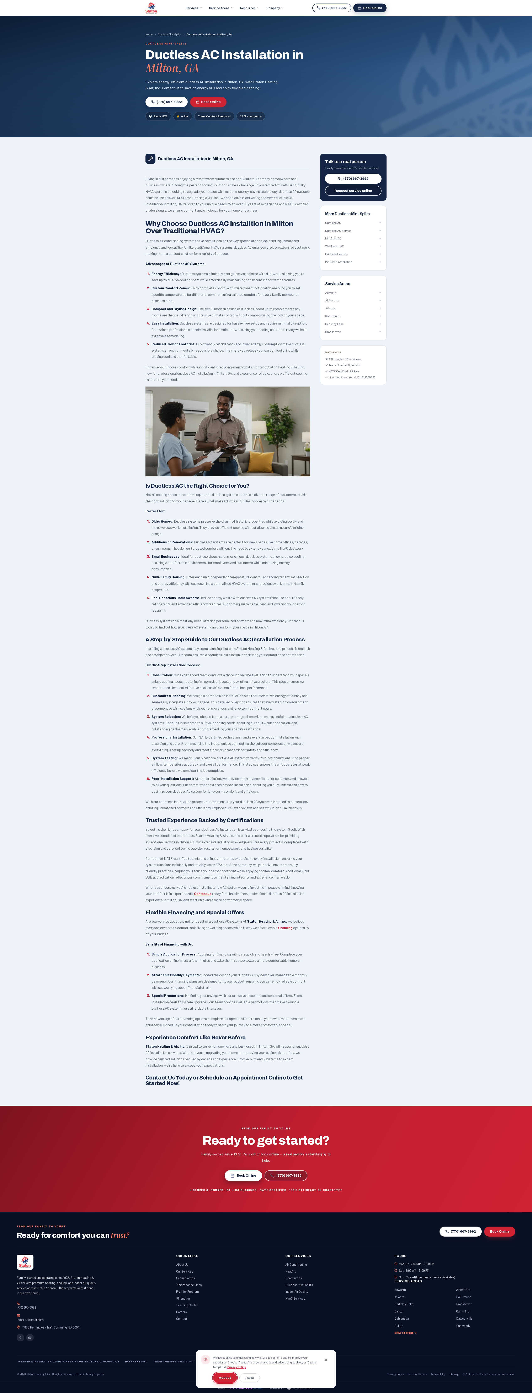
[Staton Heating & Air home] (151, 8)
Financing (183, 1298)
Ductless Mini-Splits (169, 34)
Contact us (202, 893)
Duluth (398, 1325)
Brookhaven (464, 1304)
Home (149, 34)
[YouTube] (30, 1337)
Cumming (462, 1311)
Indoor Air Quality (296, 1291)
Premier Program (187, 1291)
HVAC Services (295, 1298)
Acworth (400, 1289)
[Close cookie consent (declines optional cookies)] (326, 1359)
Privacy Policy (236, 1367)
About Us (182, 1264)
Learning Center (187, 1305)
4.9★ (185, 116)
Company (273, 8)
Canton (399, 1311)
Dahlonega (401, 1318)
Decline (250, 1377)
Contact (181, 1318)
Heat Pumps (293, 1278)
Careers (181, 1312)
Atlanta (399, 1297)
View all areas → (405, 1332)
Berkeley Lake (403, 1304)
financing (285, 928)
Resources (248, 8)
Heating (290, 1271)
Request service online (353, 190)
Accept (225, 1377)
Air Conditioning (296, 1264)
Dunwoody (463, 1325)
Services (192, 8)
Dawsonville (464, 1318)
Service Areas (219, 8)
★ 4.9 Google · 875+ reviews (343, 359)
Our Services (184, 1271)
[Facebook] (20, 1337)
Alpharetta (463, 1289)
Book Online (372, 8)
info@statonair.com (30, 1319)
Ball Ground (463, 1297)
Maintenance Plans (189, 1285)
